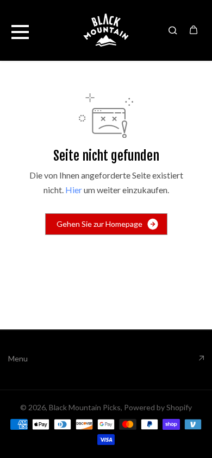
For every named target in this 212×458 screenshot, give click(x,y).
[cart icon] (193, 30)
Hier (73, 190)
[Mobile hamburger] (20, 30)
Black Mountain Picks (85, 407)
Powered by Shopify (158, 407)
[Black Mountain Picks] (106, 30)
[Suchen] (173, 30)
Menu (18, 358)
